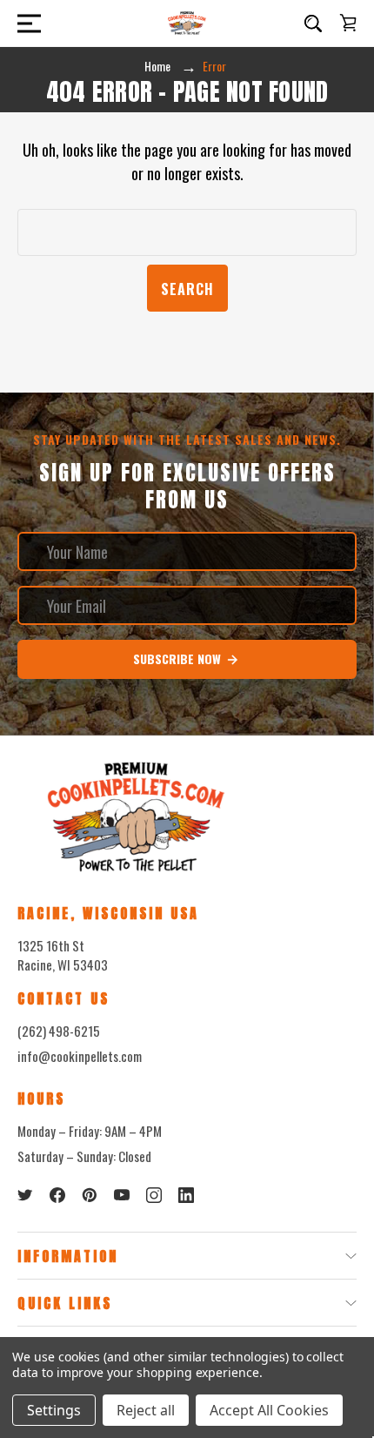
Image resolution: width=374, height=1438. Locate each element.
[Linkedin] (186, 1195)
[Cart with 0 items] (348, 22)
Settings (54, 1410)
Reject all (146, 1410)
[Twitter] (25, 1195)
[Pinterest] (89, 1195)
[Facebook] (57, 1195)
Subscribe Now (178, 658)
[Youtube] (122, 1195)
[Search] (313, 23)
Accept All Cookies (269, 1410)
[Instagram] (154, 1195)
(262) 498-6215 (58, 1030)
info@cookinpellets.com (79, 1055)
